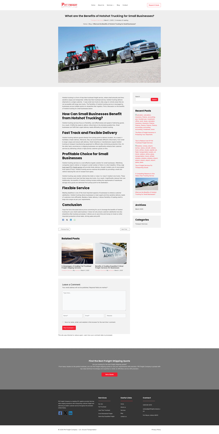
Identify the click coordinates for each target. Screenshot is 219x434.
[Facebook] (63, 220)
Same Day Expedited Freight (106, 416)
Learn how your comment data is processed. (98, 335)
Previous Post (64, 229)
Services (123, 410)
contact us (124, 416)
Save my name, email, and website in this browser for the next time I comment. (90, 322)
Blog (90, 24)
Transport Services (97, 20)
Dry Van (100, 404)
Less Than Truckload (104, 410)
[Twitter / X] (67, 220)
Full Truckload (102, 406)
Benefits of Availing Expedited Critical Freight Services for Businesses (109, 267)
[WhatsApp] (75, 220)
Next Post (125, 229)
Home (85, 24)
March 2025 (139, 209)
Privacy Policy (156, 429)
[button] (113, 5)
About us (123, 407)
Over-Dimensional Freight (105, 413)
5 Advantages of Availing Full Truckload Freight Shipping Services (76, 267)
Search (137, 96)
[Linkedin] (71, 220)
